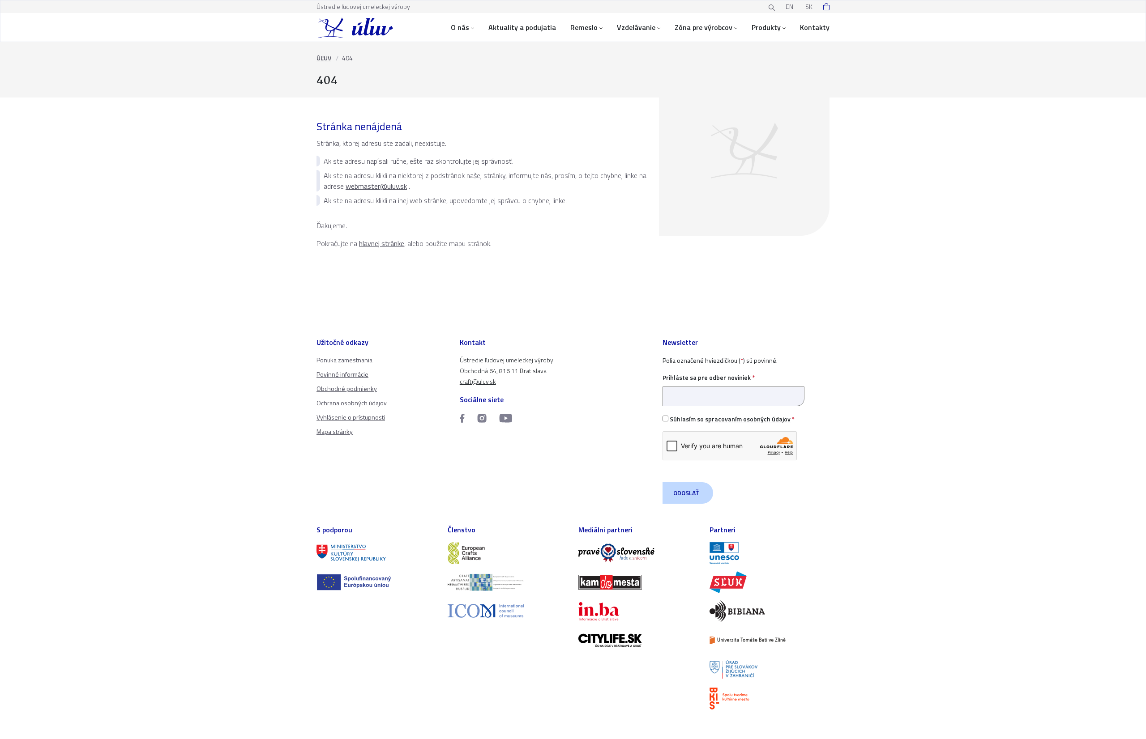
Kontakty (815, 27)
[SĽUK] (770, 582)
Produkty (766, 27)
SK (808, 6)
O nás (460, 27)
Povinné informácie (342, 374)
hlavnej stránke (381, 243)
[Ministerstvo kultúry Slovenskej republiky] (376, 553)
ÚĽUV (323, 58)
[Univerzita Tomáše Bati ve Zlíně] (770, 640)
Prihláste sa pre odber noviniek (709, 377)
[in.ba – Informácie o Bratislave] (638, 611)
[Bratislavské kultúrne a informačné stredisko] (770, 698)
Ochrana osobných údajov (351, 403)
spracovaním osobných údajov (748, 419)
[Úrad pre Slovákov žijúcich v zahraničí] (770, 669)
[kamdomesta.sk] (638, 582)
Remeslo (584, 27)
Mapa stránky (334, 431)
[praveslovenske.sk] (638, 553)
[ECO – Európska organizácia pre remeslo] (508, 582)
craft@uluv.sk (478, 381)
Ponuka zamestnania (344, 360)
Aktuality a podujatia (522, 27)
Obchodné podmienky (346, 388)
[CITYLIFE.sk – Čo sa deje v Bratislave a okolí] (638, 640)
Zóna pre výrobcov (703, 27)
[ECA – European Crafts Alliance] (508, 553)
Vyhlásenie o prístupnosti (350, 417)
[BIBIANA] (770, 611)
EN (789, 6)
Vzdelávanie (636, 27)
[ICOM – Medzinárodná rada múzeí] (508, 610)
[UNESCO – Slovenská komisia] (770, 553)
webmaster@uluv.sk (376, 186)
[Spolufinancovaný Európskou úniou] (376, 582)
